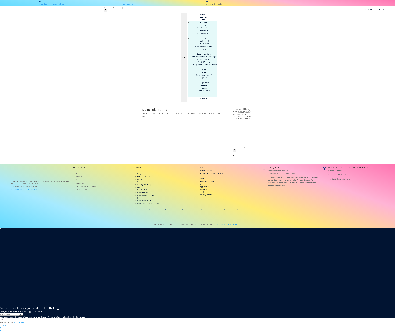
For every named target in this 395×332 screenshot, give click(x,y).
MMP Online (233, 224)
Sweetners (203, 189)
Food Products (142, 190)
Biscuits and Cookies (144, 176)
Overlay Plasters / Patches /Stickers (212, 173)
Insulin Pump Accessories (146, 195)
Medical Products (206, 170)
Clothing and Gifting (144, 184)
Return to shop (19, 322)
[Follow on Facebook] (354, 3)
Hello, (377, 9)
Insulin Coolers (142, 192)
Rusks (202, 176)
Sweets (202, 192)
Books (139, 179)
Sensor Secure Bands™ (208, 181)
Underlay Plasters (206, 195)
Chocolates (141, 182)
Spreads (202, 184)
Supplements (204, 187)
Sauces (202, 179)
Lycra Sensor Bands (144, 200)
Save (20, 314)
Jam (138, 198)
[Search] (105, 10)
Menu (184, 57)
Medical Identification (207, 168)
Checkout (369, 9)
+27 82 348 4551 (17, 189)
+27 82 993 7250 (31, 189)
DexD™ (139, 187)
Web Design (220, 224)
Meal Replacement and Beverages (149, 203)
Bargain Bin (141, 174)
